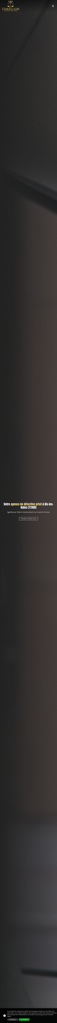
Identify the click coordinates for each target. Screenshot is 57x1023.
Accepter (25, 1019)
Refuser (13, 1019)
